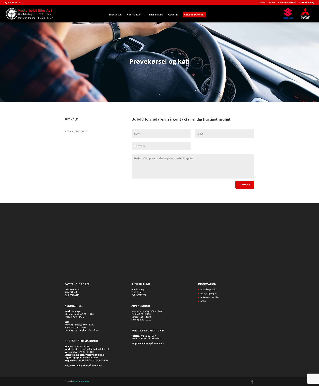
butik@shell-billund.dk (150, 338)
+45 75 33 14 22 (15, 2)
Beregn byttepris (208, 293)
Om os (272, 2)
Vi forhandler (133, 14)
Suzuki (289, 13)
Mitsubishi (306, 13)
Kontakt (262, 2)
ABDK (203, 301)
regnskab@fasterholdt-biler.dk (93, 360)
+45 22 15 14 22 (86, 351)
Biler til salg (115, 14)
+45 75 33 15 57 (148, 335)
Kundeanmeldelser (287, 2)
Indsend (245, 184)
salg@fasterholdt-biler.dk (92, 354)
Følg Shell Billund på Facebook (147, 343)
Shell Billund (156, 14)
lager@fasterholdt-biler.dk (85, 357)
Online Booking (306, 2)
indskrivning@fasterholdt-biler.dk (92, 349)
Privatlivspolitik (207, 289)
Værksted (172, 14)
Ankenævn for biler (209, 297)
